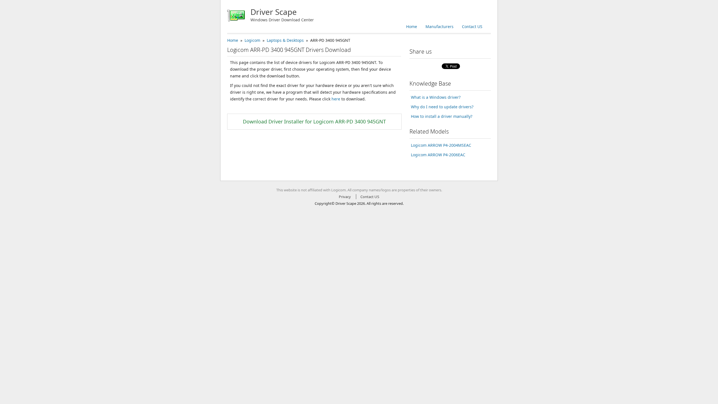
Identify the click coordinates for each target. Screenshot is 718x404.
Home (411, 26)
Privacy (345, 196)
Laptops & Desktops (285, 40)
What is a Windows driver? (436, 97)
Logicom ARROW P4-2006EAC (438, 154)
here (336, 99)
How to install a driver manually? (441, 116)
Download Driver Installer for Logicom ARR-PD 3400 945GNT (314, 121)
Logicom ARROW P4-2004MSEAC (441, 145)
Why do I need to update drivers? (442, 106)
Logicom (252, 40)
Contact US (472, 26)
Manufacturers (439, 26)
